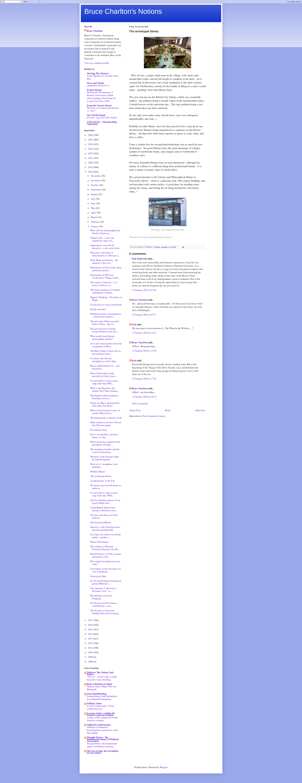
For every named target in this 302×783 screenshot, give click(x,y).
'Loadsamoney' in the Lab (102, 480)
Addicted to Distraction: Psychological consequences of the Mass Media (102, 730)
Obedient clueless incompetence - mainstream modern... (105, 315)
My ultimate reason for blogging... (101, 597)
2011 (90, 647)
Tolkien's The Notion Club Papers (100, 673)
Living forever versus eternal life (106, 304)
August (94, 194)
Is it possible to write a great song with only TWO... (104, 494)
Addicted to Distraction (99, 724)
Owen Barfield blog (96, 693)
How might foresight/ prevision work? (105, 563)
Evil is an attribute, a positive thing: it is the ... (104, 436)
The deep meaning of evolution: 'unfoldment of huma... (105, 291)
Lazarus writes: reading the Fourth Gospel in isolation (101, 714)
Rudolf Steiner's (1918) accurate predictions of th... (105, 555)
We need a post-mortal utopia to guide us (105, 487)
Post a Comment (140, 403)
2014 (90, 634)
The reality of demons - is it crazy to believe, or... (103, 284)
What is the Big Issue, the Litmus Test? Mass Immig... (104, 389)
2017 (90, 620)
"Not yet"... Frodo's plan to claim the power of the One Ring (102, 678)
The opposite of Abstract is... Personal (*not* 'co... (104, 590)
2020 (90, 162)
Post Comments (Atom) (153, 416)
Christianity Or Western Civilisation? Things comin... (105, 276)
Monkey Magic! (98, 471)
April (94, 212)
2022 (90, 153)
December (96, 175)
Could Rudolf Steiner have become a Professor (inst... (103, 509)
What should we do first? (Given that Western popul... (105, 424)
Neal (134, 324)
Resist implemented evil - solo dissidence (105, 367)
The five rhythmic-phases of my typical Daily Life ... (105, 502)
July (93, 198)
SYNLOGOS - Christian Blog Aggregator (102, 123)
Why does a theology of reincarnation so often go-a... (105, 254)
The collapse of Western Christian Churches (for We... (105, 548)
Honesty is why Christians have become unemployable (105, 528)
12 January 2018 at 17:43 (144, 378)
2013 (90, 638)
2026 (90, 135)
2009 (90, 657)
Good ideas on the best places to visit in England (105, 570)
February (95, 221)
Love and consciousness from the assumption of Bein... (106, 345)
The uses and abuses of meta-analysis (104, 516)
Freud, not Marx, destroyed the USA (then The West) (105, 404)
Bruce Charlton (139, 299)
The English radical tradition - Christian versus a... (104, 397)
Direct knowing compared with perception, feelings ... (105, 443)
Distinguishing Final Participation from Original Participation (102, 698)
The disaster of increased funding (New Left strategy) (104, 612)
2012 (90, 643)
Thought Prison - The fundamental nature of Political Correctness (103, 739)
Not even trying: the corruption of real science (102, 751)
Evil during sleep (98, 429)
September (96, 189)
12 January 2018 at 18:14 (144, 396)
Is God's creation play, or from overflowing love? (100, 707)
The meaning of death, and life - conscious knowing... (105, 451)
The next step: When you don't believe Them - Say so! (104, 323)
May (93, 208)
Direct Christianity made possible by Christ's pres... (103, 375)
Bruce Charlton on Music (100, 684)
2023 (90, 148)
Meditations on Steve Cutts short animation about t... (106, 269)
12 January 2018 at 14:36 (144, 350)
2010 (90, 652)
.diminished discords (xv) (98, 85)
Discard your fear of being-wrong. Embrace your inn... (104, 330)
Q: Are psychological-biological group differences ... (105, 582)
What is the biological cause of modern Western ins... (105, 412)
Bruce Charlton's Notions (123, 11)
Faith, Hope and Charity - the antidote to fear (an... (104, 261)
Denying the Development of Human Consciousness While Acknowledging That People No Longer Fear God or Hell (101, 96)
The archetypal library (101, 476)
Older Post (200, 410)
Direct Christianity (99, 541)
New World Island (96, 115)
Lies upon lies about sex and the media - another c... (105, 536)
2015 (90, 629)
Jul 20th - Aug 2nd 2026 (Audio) (102, 117)
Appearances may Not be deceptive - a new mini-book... (105, 247)
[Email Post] (183, 246)
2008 (90, 661)
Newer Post (135, 410)
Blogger (164, 767)
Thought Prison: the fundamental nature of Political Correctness (102, 745)
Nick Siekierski (139, 258)
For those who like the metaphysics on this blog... (103, 360)
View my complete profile (96, 62)
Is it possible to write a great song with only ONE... (104, 382)
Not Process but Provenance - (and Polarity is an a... (104, 604)
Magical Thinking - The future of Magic (106, 299)
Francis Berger (94, 90)
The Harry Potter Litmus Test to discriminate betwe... (105, 352)
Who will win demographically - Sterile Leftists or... (106, 232)
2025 (90, 139)
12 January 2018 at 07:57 (144, 314)
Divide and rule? (98, 309)
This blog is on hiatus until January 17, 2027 (103, 109)
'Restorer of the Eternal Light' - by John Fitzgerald (105, 458)
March (94, 217)
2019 (90, 167)
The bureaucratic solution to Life (106, 417)
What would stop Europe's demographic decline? (102, 337)
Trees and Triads (95, 83)
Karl (134, 360)
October (95, 185)
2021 (90, 158)
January (95, 226)
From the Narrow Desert (99, 105)
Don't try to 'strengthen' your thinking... (104, 465)
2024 (90, 144)
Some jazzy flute (98, 576)
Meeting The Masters (98, 73)
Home (168, 410)
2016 (90, 624)
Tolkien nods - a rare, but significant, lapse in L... (102, 239)
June (93, 203)
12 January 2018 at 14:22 (144, 332)
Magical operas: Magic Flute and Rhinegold (101, 688)
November (96, 180)
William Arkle (94, 703)
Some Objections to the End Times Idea (102, 77)
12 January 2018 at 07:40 (144, 290)
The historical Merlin (100, 522)
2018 (90, 171)
